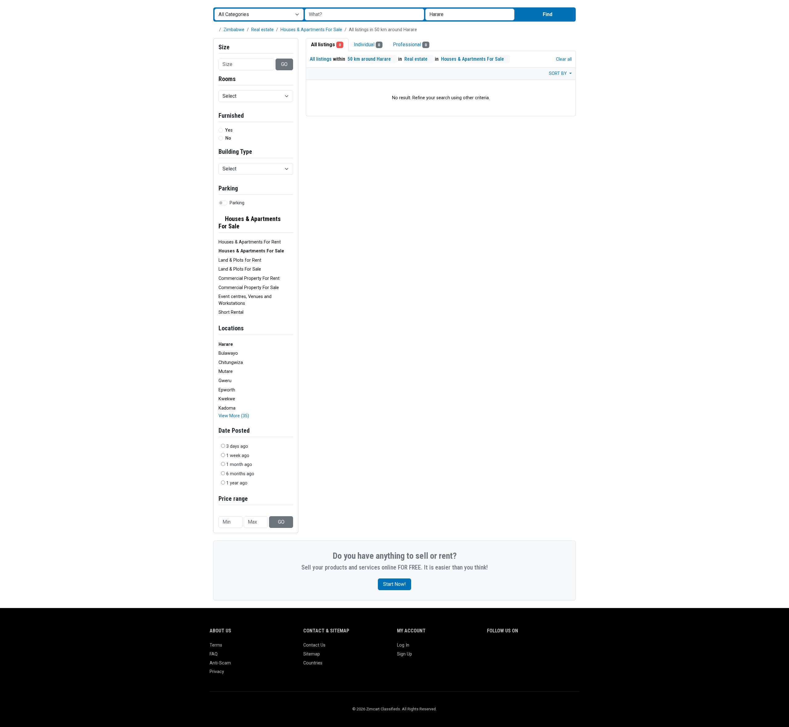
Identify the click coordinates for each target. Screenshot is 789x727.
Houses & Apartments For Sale (311, 29)
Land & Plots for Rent (240, 260)
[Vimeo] (553, 648)
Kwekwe (227, 399)
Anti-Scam (220, 663)
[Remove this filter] (290, 222)
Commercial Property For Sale (249, 287)
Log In (403, 645)
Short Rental (231, 312)
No (228, 138)
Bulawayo (228, 353)
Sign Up (404, 654)
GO (284, 64)
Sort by (558, 73)
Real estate (262, 29)
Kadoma (227, 408)
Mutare (226, 371)
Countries (312, 663)
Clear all (563, 59)
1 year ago (236, 483)
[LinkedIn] (517, 648)
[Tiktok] (535, 648)
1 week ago (237, 455)
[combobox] (469, 14)
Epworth (227, 390)
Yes (229, 130)
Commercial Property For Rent (249, 278)
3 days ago (237, 446)
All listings (326, 44)
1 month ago (239, 464)
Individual (367, 44)
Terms (216, 645)
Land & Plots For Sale (240, 269)
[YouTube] (544, 648)
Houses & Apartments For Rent (250, 242)
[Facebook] (491, 648)
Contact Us (314, 645)
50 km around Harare (370, 59)
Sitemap (311, 654)
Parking (237, 203)
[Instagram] (509, 648)
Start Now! (394, 584)
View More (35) (234, 416)
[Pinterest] (526, 648)
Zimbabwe (233, 29)
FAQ (214, 654)
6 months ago (240, 473)
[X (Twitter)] (500, 648)
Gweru (225, 380)
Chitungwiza (231, 362)
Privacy (217, 671)
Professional (410, 44)
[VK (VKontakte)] (562, 648)
